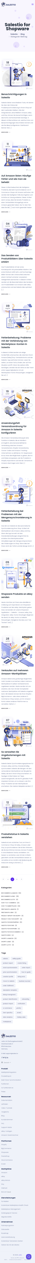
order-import (26, 967)
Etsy (2, 1184)
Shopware (5, 1152)
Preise (3, 1092)
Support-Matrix (6, 1127)
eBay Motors (5, 1180)
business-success (24, 981)
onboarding (25, 999)
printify (19, 1008)
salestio (5, 958)
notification (21, 1003)
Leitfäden (4, 1104)
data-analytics (7, 1017)
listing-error (21, 976)
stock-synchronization (10, 967)
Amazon (4, 1172)
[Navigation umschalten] (33, 4)
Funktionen (5, 1084)
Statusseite (5, 1229)
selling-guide (17, 958)
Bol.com (6, 1192)
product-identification (10, 999)
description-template (10, 990)
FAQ (2, 1123)
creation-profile (8, 976)
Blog (23, 34)
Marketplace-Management (10, 1209)
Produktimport (6, 1076)
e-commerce (7, 1008)
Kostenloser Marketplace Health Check (14, 1205)
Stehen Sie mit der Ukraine (10, 1245)
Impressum (27, 1259)
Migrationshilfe (6, 1217)
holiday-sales (21, 1017)
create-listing (22, 963)
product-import (8, 1003)
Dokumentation (6, 1100)
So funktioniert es (7, 1088)
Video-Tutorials (6, 1108)
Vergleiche (5, 1112)
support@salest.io (12, 1053)
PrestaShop (5, 1156)
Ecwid (3, 1164)
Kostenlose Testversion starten (12, 1241)
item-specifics (7, 1012)
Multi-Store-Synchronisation (11, 1080)
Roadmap (4, 1233)
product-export (8, 963)
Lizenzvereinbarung (8, 1237)
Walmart (4, 1188)
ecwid (19, 1012)
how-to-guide (26, 972)
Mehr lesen (5, 132)
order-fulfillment (8, 985)
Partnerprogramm (7, 1225)
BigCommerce (6, 1148)
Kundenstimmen (7, 1120)
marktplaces (7, 1022)
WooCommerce (7, 1160)
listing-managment (9, 994)
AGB (5, 1259)
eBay (3, 1176)
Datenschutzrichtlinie (15, 1259)
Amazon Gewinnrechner (9, 1135)
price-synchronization (10, 972)
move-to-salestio (8, 981)
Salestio (14, 34)
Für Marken (5, 1201)
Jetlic (20, 1255)
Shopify (4, 1144)
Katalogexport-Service (9, 1213)
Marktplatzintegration (8, 1072)
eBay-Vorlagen (6, 1131)
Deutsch (7, 1062)
